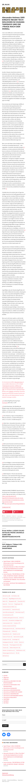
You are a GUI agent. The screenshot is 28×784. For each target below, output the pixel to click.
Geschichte (19, 516)
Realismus (16, 634)
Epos (5, 604)
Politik (14, 631)
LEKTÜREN (6, 699)
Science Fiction (7, 636)
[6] (24, 230)
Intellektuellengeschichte (10, 617)
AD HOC (5, 675)
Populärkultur (7, 634)
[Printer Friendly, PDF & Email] (6, 508)
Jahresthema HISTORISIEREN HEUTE (13, 695)
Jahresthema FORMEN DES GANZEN (12, 692)
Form (10, 604)
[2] (17, 81)
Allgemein (6, 677)
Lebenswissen (20, 517)
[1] (2, 61)
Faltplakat (11, 391)
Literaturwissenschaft (9, 625)
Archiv (5, 598)
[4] (23, 147)
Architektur (15, 596)
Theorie (5, 645)
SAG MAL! (6, 703)
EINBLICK (14, 516)
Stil (16, 642)
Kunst (5, 620)
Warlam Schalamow (9, 650)
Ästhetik (6, 655)
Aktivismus (6, 596)
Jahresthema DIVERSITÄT (10, 688)
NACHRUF (6, 701)
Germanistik (7, 609)
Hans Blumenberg (8, 612)
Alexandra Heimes (19, 382)
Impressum (5, 773)
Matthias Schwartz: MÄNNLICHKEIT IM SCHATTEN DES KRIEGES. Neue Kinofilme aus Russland (14, 579)
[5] (6, 188)
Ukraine (5, 647)
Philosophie (6, 631)
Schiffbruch (17, 518)
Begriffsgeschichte (15, 598)
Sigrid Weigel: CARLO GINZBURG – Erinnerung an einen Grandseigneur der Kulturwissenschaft (13, 563)
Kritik (21, 617)
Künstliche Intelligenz (15, 620)
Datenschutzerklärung (8, 775)
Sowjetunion (7, 639)
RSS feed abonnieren (10, 742)
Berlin (5, 601)
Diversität (21, 601)
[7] (17, 346)
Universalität (5, 521)
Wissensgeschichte (9, 653)
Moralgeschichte (5, 518)
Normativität (12, 518)
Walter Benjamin (15, 647)
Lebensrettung (13, 517)
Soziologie (15, 639)
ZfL (4, 516)
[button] (7, 511)
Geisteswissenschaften (9, 606)
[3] (9, 91)
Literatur (17, 623)
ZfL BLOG (6, 4)
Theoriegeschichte (15, 645)
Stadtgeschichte (8, 642)
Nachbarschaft (20, 628)
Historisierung (19, 612)
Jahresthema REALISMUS (10, 697)
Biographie (12, 601)
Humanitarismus (5, 517)
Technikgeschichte (19, 520)
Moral (24, 517)
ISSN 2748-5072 (5, 781)
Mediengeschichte (8, 628)
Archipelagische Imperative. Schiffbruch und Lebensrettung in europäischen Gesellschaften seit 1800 (12, 387)
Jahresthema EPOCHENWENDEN (11, 690)
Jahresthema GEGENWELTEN (11, 693)
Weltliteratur (20, 650)
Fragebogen (18, 604)
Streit (21, 642)
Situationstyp (11, 520)
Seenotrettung (5, 520)
